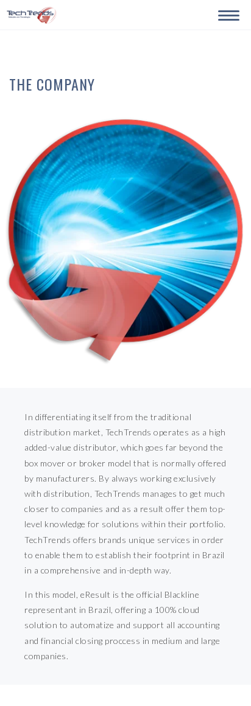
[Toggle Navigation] (226, 13)
